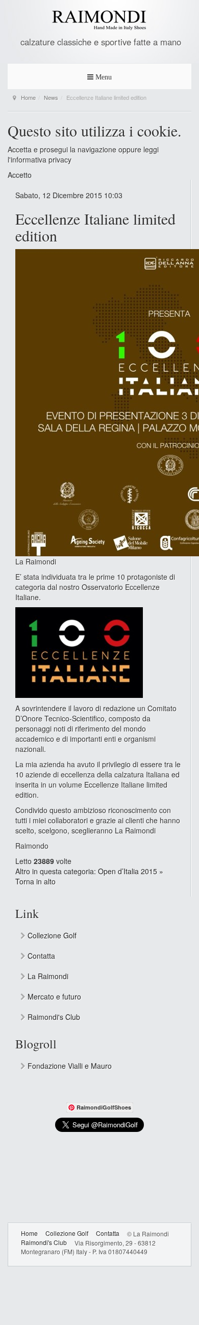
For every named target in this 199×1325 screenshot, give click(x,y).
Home (28, 97)
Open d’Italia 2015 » (130, 871)
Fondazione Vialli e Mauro (69, 1066)
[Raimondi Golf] (99, 20)
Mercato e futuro (53, 996)
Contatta (40, 956)
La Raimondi (47, 976)
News (51, 97)
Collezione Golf (51, 935)
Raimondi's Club (53, 1017)
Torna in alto (35, 881)
